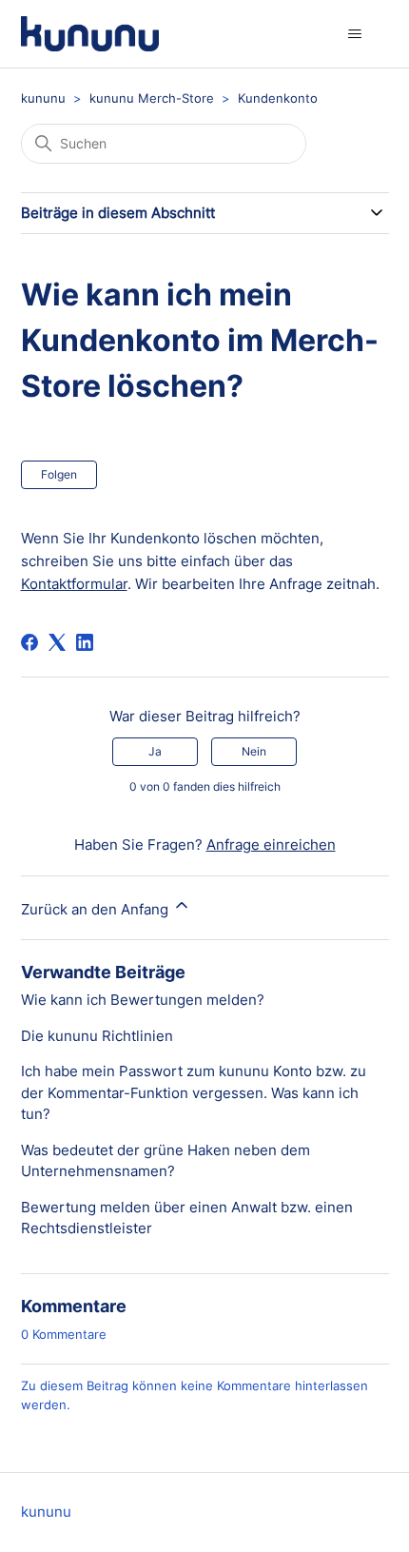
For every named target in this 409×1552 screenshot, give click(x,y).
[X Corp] (57, 642)
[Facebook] (29, 642)
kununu (43, 98)
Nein (254, 751)
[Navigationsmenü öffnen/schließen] (355, 34)
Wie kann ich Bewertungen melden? (142, 1000)
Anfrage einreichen (271, 844)
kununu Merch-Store (151, 98)
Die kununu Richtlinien (97, 1036)
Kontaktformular (74, 584)
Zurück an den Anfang (96, 909)
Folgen (59, 474)
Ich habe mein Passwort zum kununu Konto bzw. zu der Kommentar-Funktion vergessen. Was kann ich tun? (193, 1092)
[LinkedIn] (84, 642)
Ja (155, 751)
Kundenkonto (278, 98)
